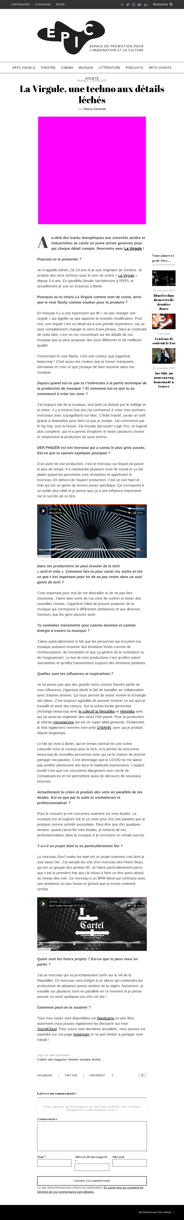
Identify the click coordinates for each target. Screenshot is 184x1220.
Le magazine (43, 4)
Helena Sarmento (94, 109)
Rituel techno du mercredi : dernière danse (164, 302)
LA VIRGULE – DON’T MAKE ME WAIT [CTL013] (70, 953)
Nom (41, 1157)
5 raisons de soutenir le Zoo (163, 341)
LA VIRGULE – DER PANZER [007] (64, 561)
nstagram (81, 1034)
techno (96, 1059)
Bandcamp (105, 1018)
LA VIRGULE (42, 561)
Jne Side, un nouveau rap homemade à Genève (164, 379)
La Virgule (133, 248)
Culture (42, 1059)
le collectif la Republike (97, 711)
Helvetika (127, 711)
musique (85, 1059)
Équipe (60, 4)
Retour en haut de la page (155, 1212)
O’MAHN (104, 727)
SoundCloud (47, 1029)
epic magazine (57, 1059)
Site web (118, 1157)
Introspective (63, 722)
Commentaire (47, 1119)
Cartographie (20, 4)
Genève (73, 1059)
